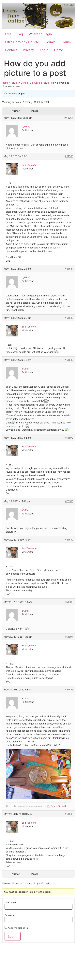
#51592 (69, 539)
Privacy (28, 50)
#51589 (69, 359)
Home (58, 50)
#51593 (69, 601)
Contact (11, 50)
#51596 (69, 813)
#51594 (69, 636)
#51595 (69, 689)
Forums (14, 82)
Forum (66, 42)
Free (8, 34)
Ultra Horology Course (22, 42)
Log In (12, 936)
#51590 (69, 437)
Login (44, 50)
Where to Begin (40, 34)
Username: (10, 902)
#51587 (69, 268)
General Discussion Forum (35, 82)
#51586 (69, 156)
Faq (20, 34)
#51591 (69, 501)
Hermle (50, 42)
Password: (10, 915)
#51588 (69, 317)
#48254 (68, 117)
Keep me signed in (18, 928)
